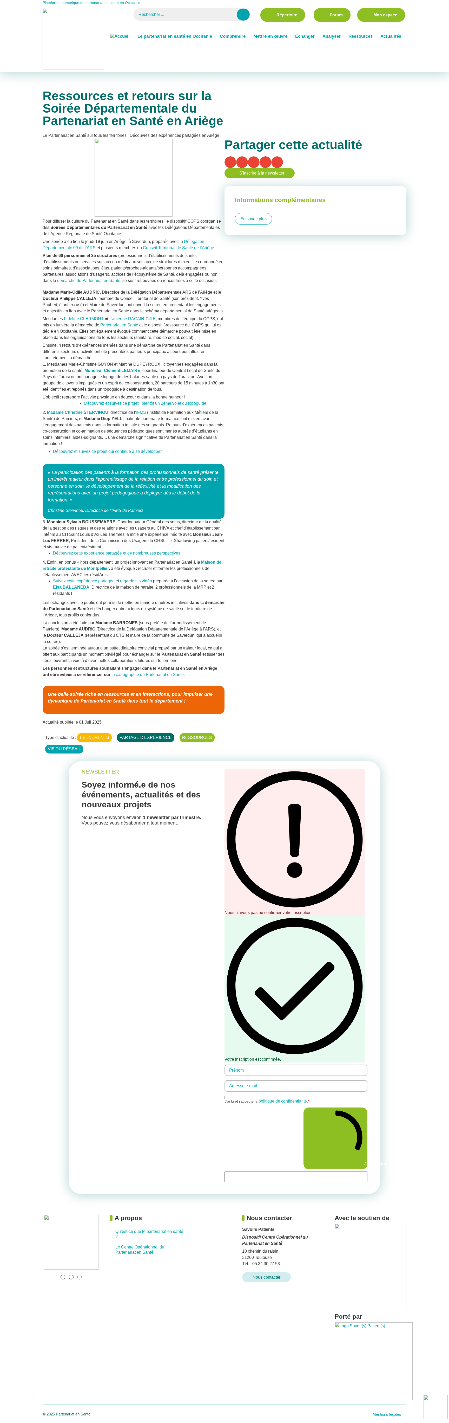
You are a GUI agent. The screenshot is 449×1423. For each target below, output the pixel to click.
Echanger (305, 36)
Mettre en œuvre (270, 36)
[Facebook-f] (79, 1277)
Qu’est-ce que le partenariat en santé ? (149, 1234)
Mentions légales (387, 1414)
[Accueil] (120, 36)
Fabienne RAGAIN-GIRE (132, 319)
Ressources (360, 36)
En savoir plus (253, 219)
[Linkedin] (63, 1277)
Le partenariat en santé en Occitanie (174, 36)
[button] (230, 162)
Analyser (331, 36)
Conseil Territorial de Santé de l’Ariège (178, 248)
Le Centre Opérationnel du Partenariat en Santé (139, 1249)
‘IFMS (140, 412)
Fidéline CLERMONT (84, 319)
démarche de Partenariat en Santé (88, 280)
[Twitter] (71, 1277)
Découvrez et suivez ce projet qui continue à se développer (107, 451)
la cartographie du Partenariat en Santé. (147, 674)
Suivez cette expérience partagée (84, 581)
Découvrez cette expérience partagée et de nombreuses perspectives (116, 553)
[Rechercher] (243, 15)
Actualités (390, 36)
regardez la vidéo (136, 581)
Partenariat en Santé (119, 325)
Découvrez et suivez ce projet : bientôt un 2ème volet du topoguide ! (146, 403)
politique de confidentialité (283, 1101)
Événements (72, 75)
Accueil (49, 75)
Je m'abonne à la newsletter (365, 1164)
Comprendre (233, 36)
